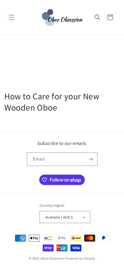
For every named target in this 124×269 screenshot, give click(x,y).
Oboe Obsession (53, 258)
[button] (11, 17)
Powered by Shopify (80, 258)
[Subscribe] (90, 159)
